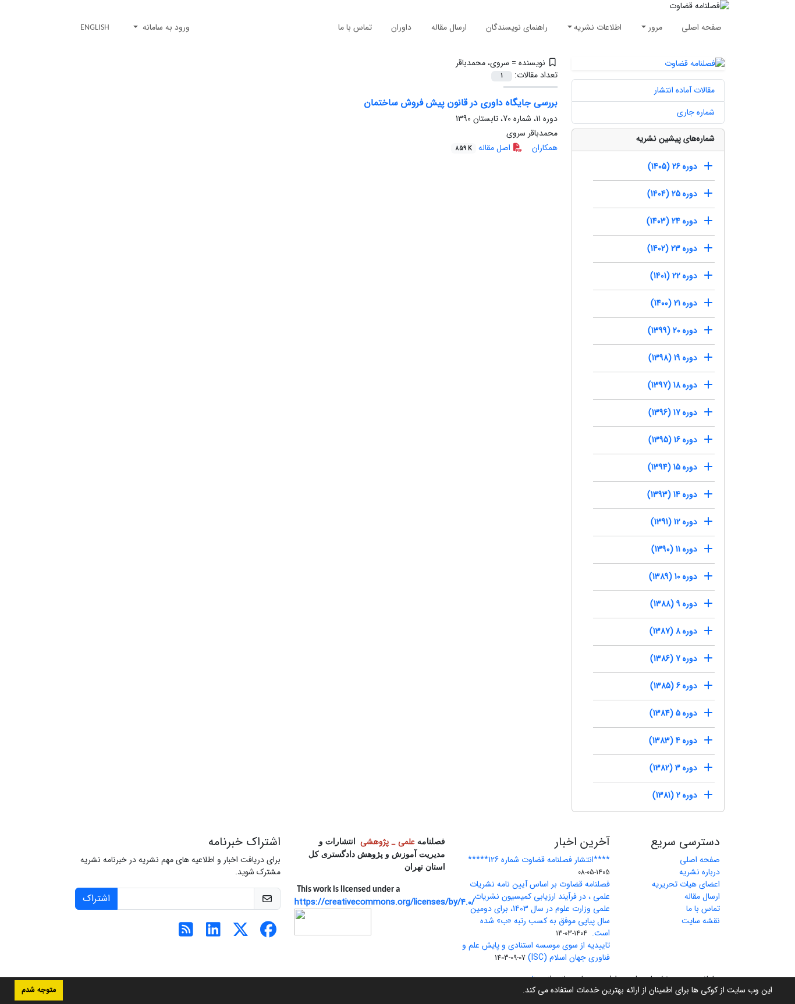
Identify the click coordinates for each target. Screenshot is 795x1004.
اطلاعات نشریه (598, 27)
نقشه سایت (701, 920)
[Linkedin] (213, 933)
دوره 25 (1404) (672, 193)
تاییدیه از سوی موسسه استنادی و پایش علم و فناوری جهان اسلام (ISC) (536, 951)
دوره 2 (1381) (674, 795)
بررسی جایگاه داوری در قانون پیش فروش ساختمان (461, 102)
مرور (655, 27)
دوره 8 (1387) (673, 631)
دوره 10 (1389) (673, 576)
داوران (401, 27)
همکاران (545, 147)
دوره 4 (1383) (673, 740)
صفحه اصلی (702, 27)
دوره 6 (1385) (673, 685)
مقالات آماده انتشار (684, 90)
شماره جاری (696, 112)
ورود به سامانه (165, 27)
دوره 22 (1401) (673, 275)
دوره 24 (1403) (672, 221)
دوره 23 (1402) (672, 248)
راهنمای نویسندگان (517, 27)
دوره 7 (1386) (673, 658)
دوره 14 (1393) (672, 494)
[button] (518, 991)
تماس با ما (355, 27)
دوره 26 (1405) (672, 166)
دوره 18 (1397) (672, 385)
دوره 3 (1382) (673, 767)
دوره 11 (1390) (674, 549)
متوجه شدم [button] (39, 990)
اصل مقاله (484, 147)
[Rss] (185, 933)
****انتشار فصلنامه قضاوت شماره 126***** (539, 859)
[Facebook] (268, 933)
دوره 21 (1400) (674, 303)
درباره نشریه (699, 872)
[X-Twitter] (240, 933)
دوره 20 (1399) (672, 330)
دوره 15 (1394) (672, 467)
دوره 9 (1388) (673, 603)
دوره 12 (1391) (674, 521)
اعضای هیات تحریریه (686, 884)
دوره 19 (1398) (672, 357)
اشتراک (96, 898)
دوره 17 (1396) (672, 412)
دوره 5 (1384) (673, 713)
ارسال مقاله (449, 27)
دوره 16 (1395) (672, 439)
